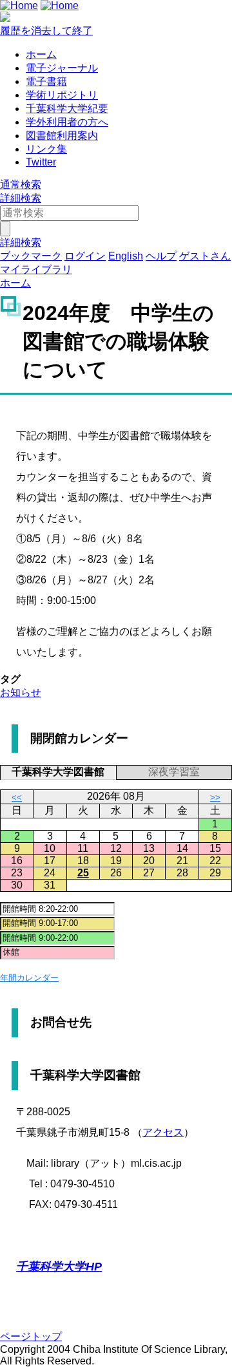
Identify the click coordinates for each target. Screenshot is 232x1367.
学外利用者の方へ (67, 122)
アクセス (163, 1132)
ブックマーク (31, 255)
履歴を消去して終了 (46, 30)
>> (215, 797)
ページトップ (31, 1336)
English (125, 255)
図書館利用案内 (62, 135)
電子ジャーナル (62, 67)
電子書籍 (46, 81)
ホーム (41, 54)
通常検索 (20, 184)
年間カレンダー (29, 978)
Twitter (41, 161)
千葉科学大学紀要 (67, 108)
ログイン (85, 255)
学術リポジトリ (62, 95)
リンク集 (46, 149)
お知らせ (20, 692)
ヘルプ (161, 255)
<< (17, 797)
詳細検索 (20, 198)
